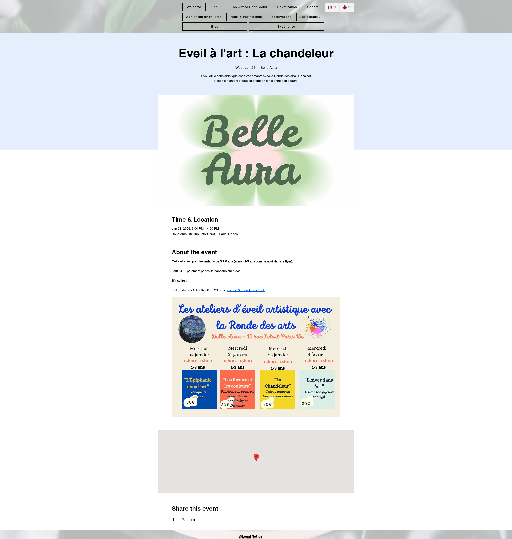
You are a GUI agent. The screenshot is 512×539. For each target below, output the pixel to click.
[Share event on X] (183, 519)
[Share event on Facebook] (174, 519)
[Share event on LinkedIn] (193, 519)
